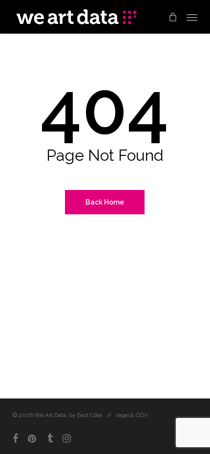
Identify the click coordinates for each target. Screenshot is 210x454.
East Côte (89, 415)
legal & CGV (132, 415)
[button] (192, 17)
